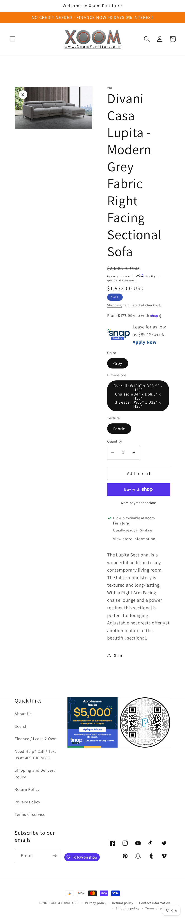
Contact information (154, 903)
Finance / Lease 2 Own (35, 738)
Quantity (114, 441)
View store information (134, 538)
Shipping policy (128, 908)
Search (21, 726)
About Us (23, 713)
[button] (12, 39)
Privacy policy (95, 903)
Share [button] (119, 655)
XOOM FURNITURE (64, 903)
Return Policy (27, 789)
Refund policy (122, 903)
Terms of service (30, 814)
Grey (117, 363)
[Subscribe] (54, 856)
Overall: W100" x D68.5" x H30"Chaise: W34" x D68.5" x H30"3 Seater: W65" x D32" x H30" (138, 396)
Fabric (119, 428)
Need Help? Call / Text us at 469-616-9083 (35, 754)
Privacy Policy (27, 802)
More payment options (139, 502)
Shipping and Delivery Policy (35, 773)
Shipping (114, 305)
